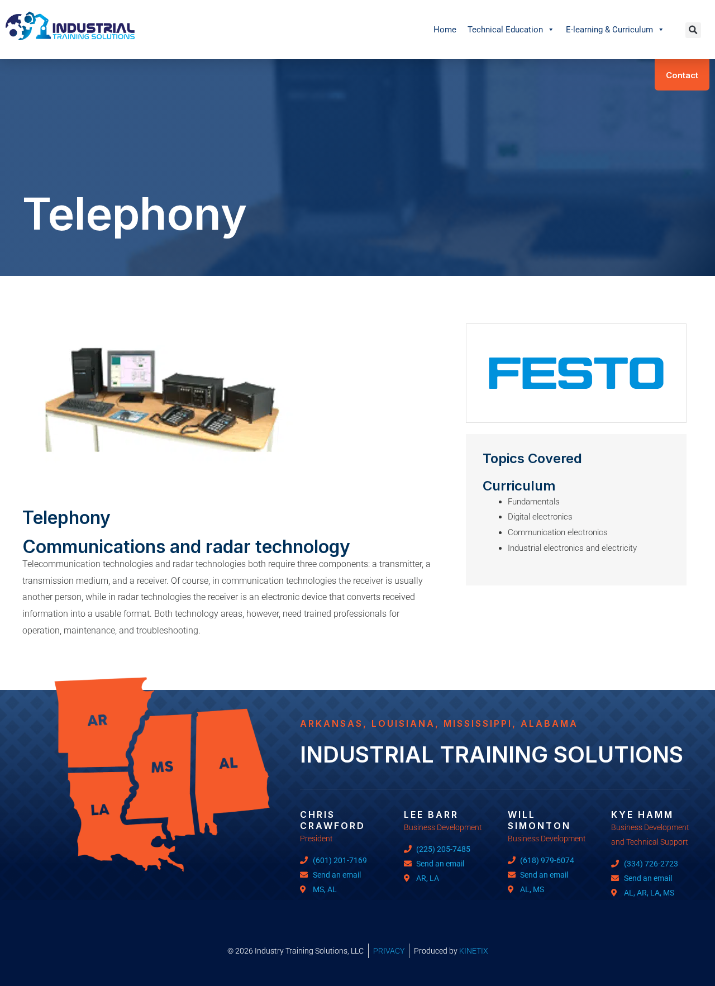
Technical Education (505, 30)
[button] (693, 30)
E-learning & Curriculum (609, 30)
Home (444, 30)
